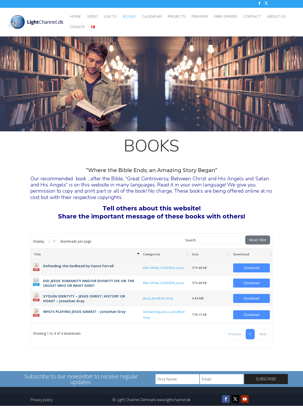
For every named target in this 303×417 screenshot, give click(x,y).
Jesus (180, 268)
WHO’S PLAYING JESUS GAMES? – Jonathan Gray (84, 311)
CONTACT (252, 17)
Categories (151, 254)
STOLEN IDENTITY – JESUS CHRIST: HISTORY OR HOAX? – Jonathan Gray (84, 298)
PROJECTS (177, 17)
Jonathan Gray (162, 298)
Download (241, 254)
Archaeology (152, 312)
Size (195, 254)
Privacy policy (41, 399)
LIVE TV (110, 17)
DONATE (77, 27)
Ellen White (151, 268)
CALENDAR (152, 17)
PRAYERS (200, 17)
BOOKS (129, 17)
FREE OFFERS (225, 17)
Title (37, 254)
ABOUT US (276, 17)
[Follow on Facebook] (226, 399)
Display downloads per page (62, 241)
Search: (190, 240)
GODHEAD (167, 268)
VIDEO (92, 17)
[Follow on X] (235, 399)
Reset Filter (257, 240)
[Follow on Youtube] (245, 399)
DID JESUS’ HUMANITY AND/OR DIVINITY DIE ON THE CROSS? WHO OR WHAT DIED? (88, 283)
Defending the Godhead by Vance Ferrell (78, 265)
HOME (75, 17)
